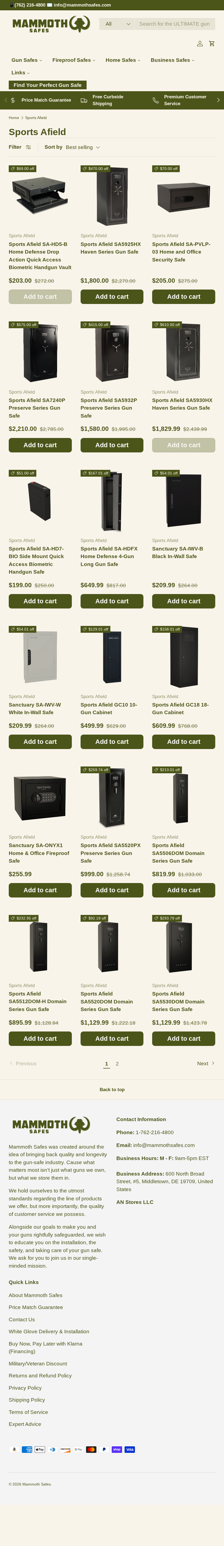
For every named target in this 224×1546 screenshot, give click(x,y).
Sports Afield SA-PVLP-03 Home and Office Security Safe (181, 252)
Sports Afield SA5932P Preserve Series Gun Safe (109, 408)
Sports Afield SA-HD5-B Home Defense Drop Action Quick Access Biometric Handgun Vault (40, 255)
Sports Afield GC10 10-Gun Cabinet (109, 709)
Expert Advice (25, 1424)
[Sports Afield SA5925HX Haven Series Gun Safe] (112, 196)
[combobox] (157, 24)
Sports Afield (36, 118)
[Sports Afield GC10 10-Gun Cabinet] (112, 657)
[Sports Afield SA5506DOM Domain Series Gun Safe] (183, 797)
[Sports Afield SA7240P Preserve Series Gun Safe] (40, 352)
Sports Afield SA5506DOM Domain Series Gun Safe (178, 853)
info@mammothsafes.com (164, 1145)
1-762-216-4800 (155, 1132)
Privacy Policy (25, 1388)
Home (14, 118)
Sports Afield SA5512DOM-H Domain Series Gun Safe (38, 1001)
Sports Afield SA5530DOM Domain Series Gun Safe (178, 1001)
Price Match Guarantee (36, 1307)
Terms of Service (28, 1412)
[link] (55, 1064)
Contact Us (22, 1319)
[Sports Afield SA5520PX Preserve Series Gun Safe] (112, 797)
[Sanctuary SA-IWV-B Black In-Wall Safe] (183, 501)
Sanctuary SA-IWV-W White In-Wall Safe (35, 709)
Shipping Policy (27, 1400)
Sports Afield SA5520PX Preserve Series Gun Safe (111, 853)
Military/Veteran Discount (38, 1364)
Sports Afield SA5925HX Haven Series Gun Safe (111, 248)
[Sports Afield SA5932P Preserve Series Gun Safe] (112, 352)
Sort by (54, 147)
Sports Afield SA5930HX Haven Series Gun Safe (182, 404)
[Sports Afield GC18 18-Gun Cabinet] (183, 657)
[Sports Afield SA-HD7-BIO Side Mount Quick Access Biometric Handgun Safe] (40, 501)
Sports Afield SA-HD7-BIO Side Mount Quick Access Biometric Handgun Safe (36, 560)
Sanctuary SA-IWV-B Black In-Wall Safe (177, 552)
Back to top (112, 1089)
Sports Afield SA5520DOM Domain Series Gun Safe (107, 1001)
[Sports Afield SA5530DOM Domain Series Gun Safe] (183, 946)
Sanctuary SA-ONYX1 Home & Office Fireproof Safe (39, 853)
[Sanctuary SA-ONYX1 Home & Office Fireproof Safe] (40, 797)
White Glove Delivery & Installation (49, 1331)
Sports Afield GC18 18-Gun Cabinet (180, 709)
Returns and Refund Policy (40, 1375)
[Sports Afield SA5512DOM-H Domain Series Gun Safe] (40, 946)
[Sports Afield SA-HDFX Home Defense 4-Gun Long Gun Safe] (112, 501)
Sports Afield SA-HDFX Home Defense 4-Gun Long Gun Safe (109, 556)
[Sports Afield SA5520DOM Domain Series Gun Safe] (112, 946)
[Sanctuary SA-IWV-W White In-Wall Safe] (40, 657)
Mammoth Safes (36, 1484)
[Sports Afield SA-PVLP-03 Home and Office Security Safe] (183, 196)
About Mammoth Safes (36, 1295)
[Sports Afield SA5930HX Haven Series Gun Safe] (183, 352)
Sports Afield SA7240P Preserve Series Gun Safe (37, 408)
